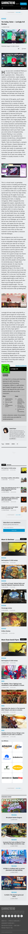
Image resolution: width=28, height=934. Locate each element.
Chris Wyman (6, 492)
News (2, 681)
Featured (9, 464)
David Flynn (6, 27)
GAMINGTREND (8, 932)
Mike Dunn (14, 819)
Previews (14, 815)
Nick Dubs (5, 479)
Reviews (3, 19)
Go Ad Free (18, 12)
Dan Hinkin (5, 587)
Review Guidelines (21, 365)
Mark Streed (15, 846)
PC (17, 444)
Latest (3, 464)
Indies (13, 444)
